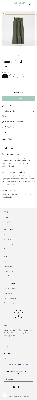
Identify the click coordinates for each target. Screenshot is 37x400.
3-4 (5, 76)
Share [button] (6, 132)
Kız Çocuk (7, 239)
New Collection (9, 249)
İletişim (6, 262)
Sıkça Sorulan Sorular (11, 276)
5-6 (12, 76)
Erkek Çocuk (8, 244)
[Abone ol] (30, 379)
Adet (3, 81)
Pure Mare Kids (14, 396)
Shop (6, 217)
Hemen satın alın (18, 98)
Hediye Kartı (8, 222)
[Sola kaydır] (14, 55)
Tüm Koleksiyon (9, 235)
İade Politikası (9, 293)
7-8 (20, 76)
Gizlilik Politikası (10, 289)
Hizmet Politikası (10, 298)
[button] (2, 4)
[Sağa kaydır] (23, 55)
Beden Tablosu (7, 139)
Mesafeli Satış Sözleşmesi (13, 303)
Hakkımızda (8, 266)
